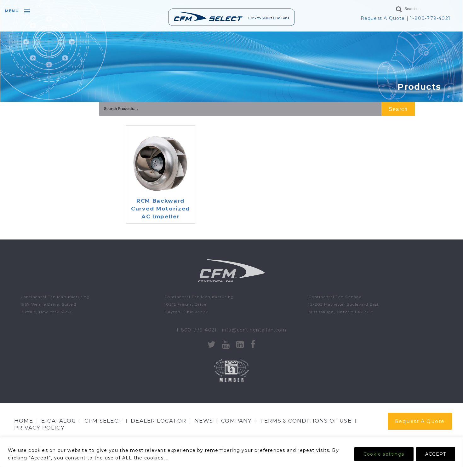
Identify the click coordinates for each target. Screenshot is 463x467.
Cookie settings (383, 454)
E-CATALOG (58, 421)
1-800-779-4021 (430, 18)
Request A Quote (383, 18)
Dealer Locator (158, 421)
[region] (231, 452)
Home (23, 421)
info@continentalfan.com (254, 330)
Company (236, 421)
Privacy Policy (39, 427)
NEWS (203, 421)
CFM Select (103, 421)
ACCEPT (435, 454)
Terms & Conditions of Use (306, 421)
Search (398, 109)
